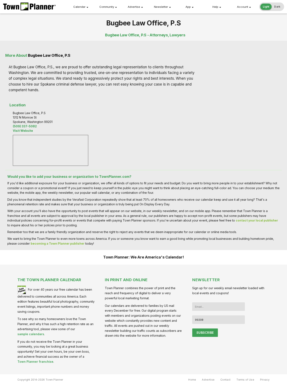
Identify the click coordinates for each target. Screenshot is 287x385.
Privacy (265, 379)
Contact (225, 379)
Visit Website (23, 130)
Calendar (79, 6)
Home (192, 379)
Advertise (134, 6)
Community (106, 6)
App (188, 6)
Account (242, 6)
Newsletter (161, 6)
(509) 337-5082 (25, 126)
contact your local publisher (257, 220)
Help (215, 6)
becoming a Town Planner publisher (57, 243)
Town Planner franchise (35, 361)
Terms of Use (245, 379)
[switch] (271, 7)
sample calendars (30, 334)
